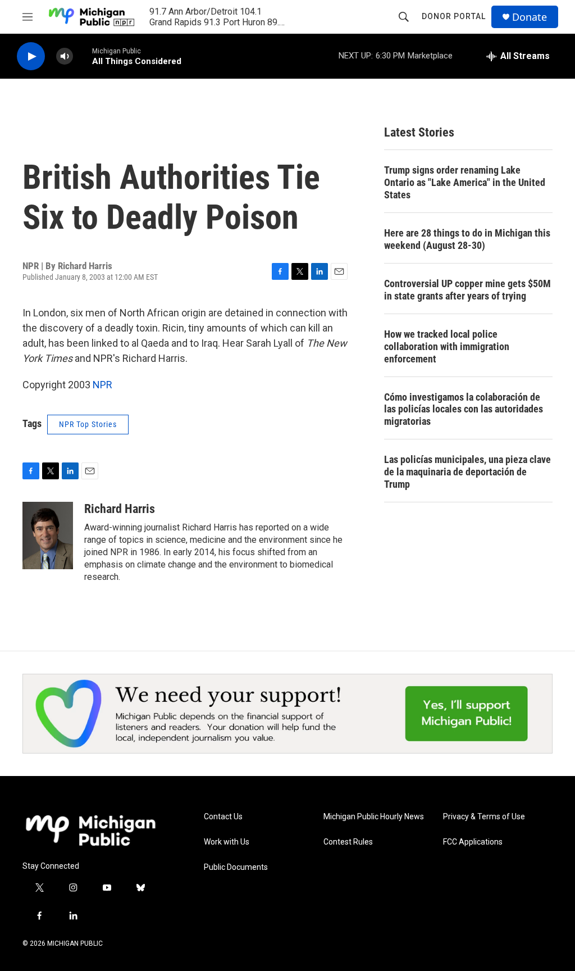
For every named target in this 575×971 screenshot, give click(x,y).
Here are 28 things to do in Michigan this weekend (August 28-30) (467, 239)
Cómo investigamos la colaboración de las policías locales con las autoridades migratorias (463, 409)
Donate (529, 17)
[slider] (82, 56)
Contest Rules (348, 842)
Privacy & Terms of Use (484, 817)
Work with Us (226, 842)
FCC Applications (473, 842)
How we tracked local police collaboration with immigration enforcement (446, 346)
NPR (102, 385)
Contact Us (223, 817)
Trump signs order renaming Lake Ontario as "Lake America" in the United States (464, 182)
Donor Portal (454, 16)
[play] (31, 56)
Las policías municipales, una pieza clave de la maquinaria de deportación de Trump (467, 471)
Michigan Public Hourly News (373, 817)
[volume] (64, 56)
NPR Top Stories (88, 424)
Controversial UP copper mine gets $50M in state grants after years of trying (467, 290)
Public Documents (236, 867)
